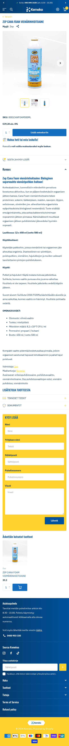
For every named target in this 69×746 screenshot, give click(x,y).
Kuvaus (7, 169)
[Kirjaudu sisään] (57, 9)
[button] (3, 2)
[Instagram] (4, 653)
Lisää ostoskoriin (39, 132)
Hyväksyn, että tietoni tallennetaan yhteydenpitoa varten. (31, 674)
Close (11, 9)
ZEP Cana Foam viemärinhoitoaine (14, 574)
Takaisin (8, 16)
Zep (12, 26)
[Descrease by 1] (10, 135)
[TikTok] (18, 653)
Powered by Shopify (43, 728)
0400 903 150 (14, 635)
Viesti (8, 485)
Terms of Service (11, 702)
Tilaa (62, 667)
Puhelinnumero (13, 470)
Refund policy (9, 709)
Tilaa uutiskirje (10, 660)
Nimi (8, 424)
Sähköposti (11, 455)
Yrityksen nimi (12, 439)
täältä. (39, 630)
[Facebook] (11, 653)
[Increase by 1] (10, 130)
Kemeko (21, 370)
